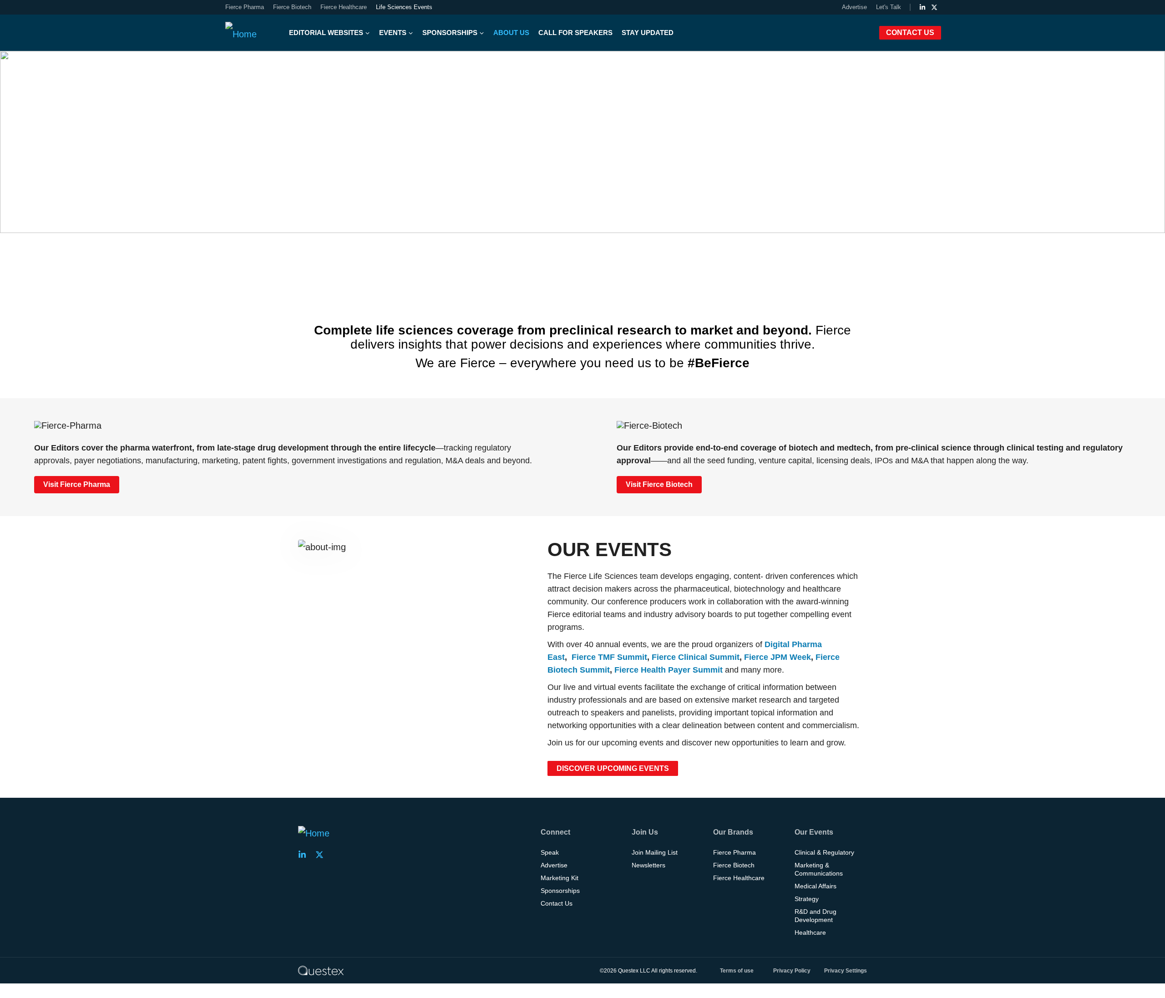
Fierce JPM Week (777, 657)
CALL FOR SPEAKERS (575, 32)
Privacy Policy (791, 971)
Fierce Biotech (292, 7)
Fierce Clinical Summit (696, 657)
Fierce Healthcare (343, 7)
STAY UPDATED (648, 32)
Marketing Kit (559, 877)
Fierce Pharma (244, 7)
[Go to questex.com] (321, 970)
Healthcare (810, 932)
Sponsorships (560, 890)
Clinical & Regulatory (824, 852)
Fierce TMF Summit (609, 657)
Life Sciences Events (404, 7)
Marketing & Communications (819, 869)
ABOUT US (511, 32)
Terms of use (737, 971)
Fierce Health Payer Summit (668, 669)
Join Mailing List (655, 852)
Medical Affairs (815, 886)
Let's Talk (888, 7)
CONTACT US (910, 32)
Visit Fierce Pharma (76, 484)
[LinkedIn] (922, 7)
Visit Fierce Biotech (659, 484)
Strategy (807, 898)
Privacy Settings (845, 971)
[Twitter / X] (934, 7)
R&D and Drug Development (815, 915)
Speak (550, 852)
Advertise (854, 7)
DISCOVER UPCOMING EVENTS (613, 768)
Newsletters (648, 865)
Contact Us (556, 903)
